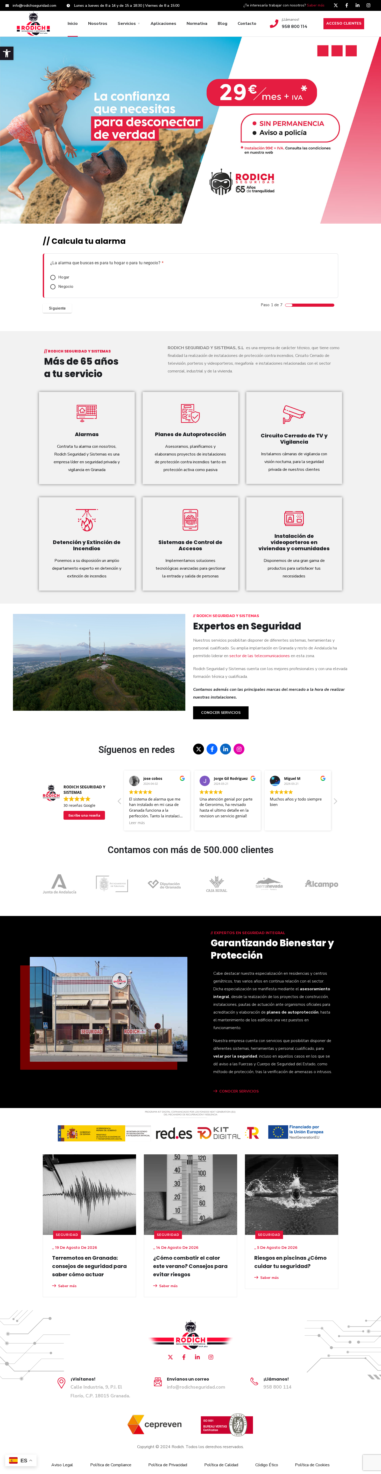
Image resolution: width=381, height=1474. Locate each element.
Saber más (315, 5)
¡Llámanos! (290, 19)
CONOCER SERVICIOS (239, 1091)
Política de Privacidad (167, 1465)
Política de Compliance (110, 1465)
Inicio (73, 23)
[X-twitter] (336, 5)
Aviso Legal (62, 1465)
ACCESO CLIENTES (344, 23)
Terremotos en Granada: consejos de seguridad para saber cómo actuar (89, 1266)
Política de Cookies (312, 1465)
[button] (6, 53)
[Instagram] (368, 5)
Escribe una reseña (84, 815)
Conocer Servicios (221, 712)
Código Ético (266, 1465)
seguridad (67, 1235)
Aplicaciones (163, 23)
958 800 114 (277, 1387)
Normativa (197, 23)
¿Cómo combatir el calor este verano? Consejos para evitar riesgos (190, 1266)
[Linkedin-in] (357, 5)
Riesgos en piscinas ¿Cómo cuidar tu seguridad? (290, 1262)
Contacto (247, 23)
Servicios (127, 23)
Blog (222, 23)
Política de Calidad (221, 1465)
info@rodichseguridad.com (196, 1387)
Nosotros (97, 23)
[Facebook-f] (346, 5)
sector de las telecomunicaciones (259, 656)
